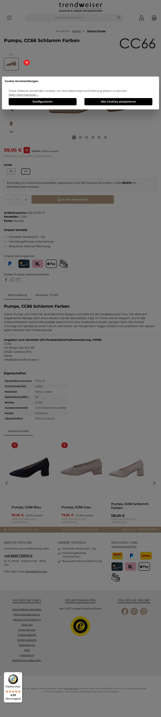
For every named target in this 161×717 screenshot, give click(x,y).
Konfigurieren (43, 101)
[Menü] (19, 674)
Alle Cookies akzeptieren (118, 101)
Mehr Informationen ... (24, 94)
